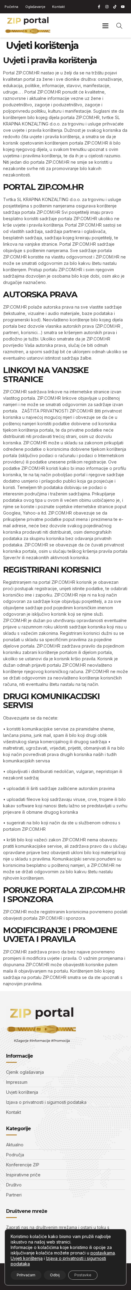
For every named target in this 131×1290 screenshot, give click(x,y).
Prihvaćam (26, 1275)
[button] (105, 26)
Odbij (55, 1275)
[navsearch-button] (119, 25)
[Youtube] (122, 6)
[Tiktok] (115, 6)
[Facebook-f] (99, 6)
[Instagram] (107, 6)
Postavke (82, 1275)
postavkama (102, 1252)
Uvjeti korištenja (27, 1258)
